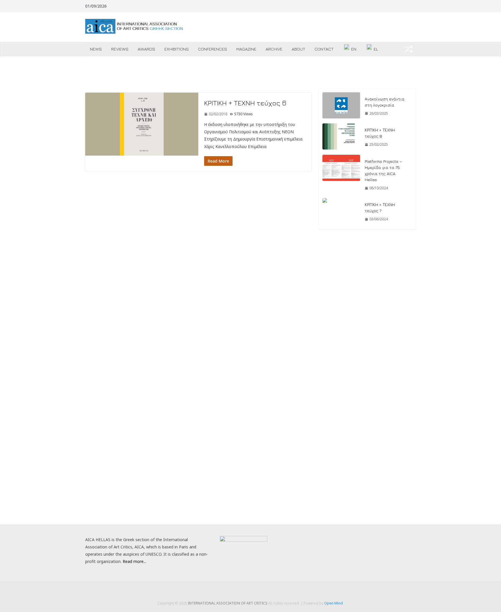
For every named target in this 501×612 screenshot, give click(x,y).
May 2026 (328, 263)
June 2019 (328, 387)
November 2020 (334, 378)
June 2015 (328, 416)
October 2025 (332, 291)
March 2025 (330, 311)
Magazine (246, 48)
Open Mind (333, 603)
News (96, 48)
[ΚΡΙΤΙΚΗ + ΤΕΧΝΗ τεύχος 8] (341, 137)
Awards (146, 48)
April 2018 (328, 397)
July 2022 (327, 358)
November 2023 (334, 349)
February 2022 (332, 368)
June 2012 (328, 454)
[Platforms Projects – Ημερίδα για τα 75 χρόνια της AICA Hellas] (341, 175)
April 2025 (328, 301)
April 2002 (328, 483)
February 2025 (332, 320)
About (298, 48)
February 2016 (332, 406)
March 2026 (330, 272)
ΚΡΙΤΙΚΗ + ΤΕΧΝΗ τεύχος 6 (245, 103)
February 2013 (332, 445)
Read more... (134, 561)
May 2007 (328, 464)
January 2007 (331, 473)
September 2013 (334, 435)
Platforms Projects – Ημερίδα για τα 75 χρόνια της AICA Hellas (383, 170)
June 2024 (328, 339)
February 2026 (332, 282)
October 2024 (332, 330)
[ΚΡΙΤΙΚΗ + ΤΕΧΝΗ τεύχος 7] (341, 212)
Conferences (212, 48)
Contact (324, 48)
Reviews (119, 48)
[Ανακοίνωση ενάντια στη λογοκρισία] (341, 106)
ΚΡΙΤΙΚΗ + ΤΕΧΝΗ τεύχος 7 (380, 207)
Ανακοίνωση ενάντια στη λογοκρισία (384, 101)
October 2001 (332, 493)
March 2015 (330, 426)
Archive (274, 48)
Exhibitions (176, 48)
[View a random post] (409, 49)
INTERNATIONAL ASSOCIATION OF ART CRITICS (227, 603)
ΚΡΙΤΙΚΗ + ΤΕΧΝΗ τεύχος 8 (380, 132)
